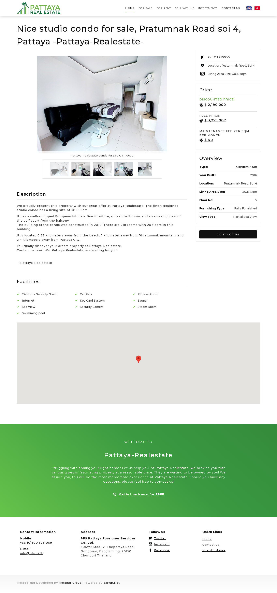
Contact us (231, 8)
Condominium (246, 167)
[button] (228, 234)
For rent (164, 8)
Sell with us (184, 8)
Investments (208, 8)
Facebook (162, 550)
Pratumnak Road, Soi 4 (240, 183)
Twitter (160, 538)
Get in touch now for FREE (141, 494)
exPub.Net (111, 582)
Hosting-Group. (71, 582)
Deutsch (257, 8)
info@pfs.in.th (31, 553)
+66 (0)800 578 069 (36, 542)
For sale (145, 8)
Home (129, 8)
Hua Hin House (213, 550)
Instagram (162, 544)
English (249, 8)
